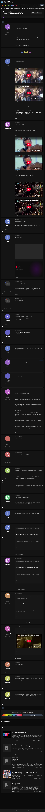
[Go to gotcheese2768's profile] (7, 454)
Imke (8, 65)
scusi (8, 474)
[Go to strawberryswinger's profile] (7, 629)
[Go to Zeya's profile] (7, 595)
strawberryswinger (8, 633)
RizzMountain (14, 733)
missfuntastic (8, 128)
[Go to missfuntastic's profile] (7, 124)
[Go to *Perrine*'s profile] (7, 664)
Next (8, 707)
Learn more (2, 1)
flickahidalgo (7, 320)
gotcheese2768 (7, 458)
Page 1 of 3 (15, 707)
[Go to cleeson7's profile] (3, 17)
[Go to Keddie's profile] (27, 52)
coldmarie (14, 767)
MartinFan (7, 501)
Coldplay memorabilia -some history (21, 746)
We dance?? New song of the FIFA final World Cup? (24, 772)
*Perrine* (8, 668)
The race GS (15, 759)
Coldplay (19, 17)
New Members (14, 744)
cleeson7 (6, 17)
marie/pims (7, 564)
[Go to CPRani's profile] (7, 221)
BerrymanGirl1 (8, 682)
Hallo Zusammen (16, 783)
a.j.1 (12, 747)
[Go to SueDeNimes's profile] (30, 52)
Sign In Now (32, 715)
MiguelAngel (14, 754)
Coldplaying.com (15, 757)
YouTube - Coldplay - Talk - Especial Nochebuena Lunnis (27, 534)
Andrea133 (14, 784)
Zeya (8, 600)
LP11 (12, 731)
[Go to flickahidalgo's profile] (7, 316)
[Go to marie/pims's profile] (7, 560)
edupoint (13, 740)
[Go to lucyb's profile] (7, 438)
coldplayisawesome (8, 287)
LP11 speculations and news (19, 732)
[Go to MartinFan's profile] (7, 497)
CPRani (7, 225)
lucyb (8, 443)
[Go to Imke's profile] (22, 52)
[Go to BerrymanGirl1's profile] (25, 52)
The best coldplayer (15, 773)
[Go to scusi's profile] (7, 470)
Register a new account (12, 715)
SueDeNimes (7, 396)
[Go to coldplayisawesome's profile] (7, 283)
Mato (13, 760)
